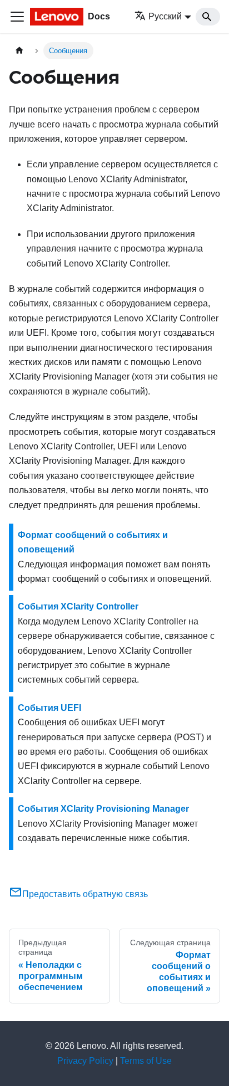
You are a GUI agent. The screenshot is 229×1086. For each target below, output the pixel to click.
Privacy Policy (85, 1060)
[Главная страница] (19, 50)
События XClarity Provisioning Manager (103, 808)
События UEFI (49, 708)
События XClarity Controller (78, 606)
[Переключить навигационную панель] (17, 16)
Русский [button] (165, 16)
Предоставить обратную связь (85, 894)
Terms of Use (146, 1060)
